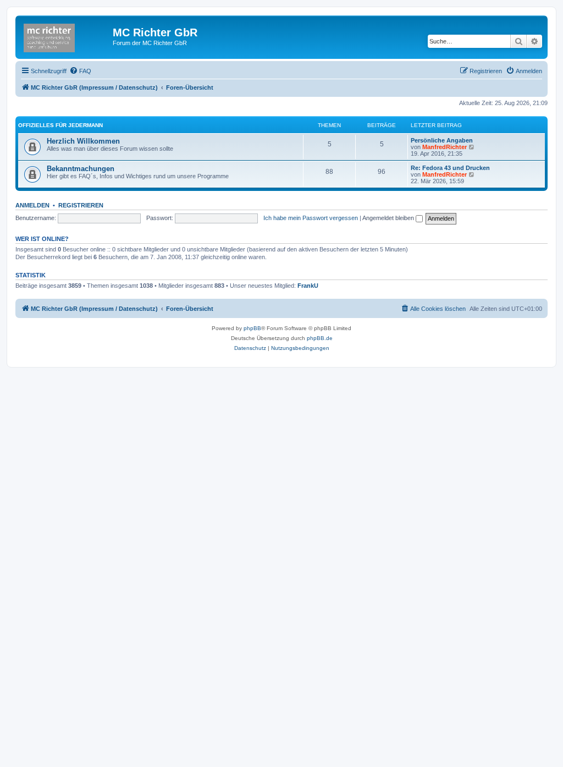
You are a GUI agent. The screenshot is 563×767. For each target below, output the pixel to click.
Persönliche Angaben (442, 140)
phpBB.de (320, 338)
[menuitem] (80, 71)
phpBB (252, 328)
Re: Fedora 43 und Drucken (450, 168)
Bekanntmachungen (80, 169)
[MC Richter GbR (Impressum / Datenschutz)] (65, 35)
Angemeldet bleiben (389, 218)
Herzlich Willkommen (83, 141)
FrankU (307, 285)
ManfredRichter (444, 147)
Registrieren (80, 205)
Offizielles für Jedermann (60, 125)
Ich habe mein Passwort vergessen (310, 218)
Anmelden (32, 205)
